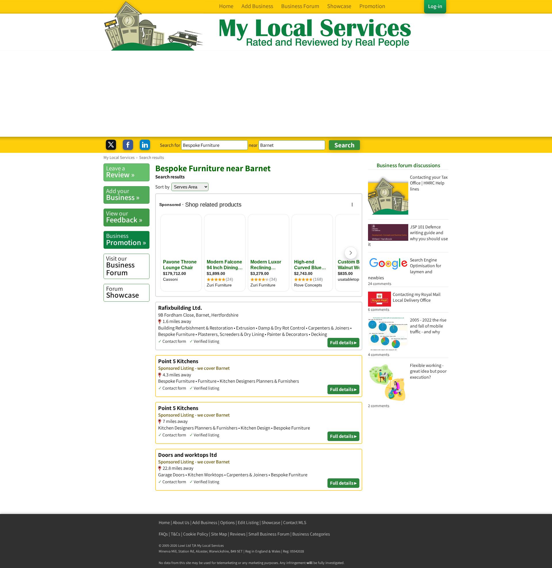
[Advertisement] (275, 93)
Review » (120, 172)
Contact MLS (294, 522)
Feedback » (124, 217)
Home (164, 522)
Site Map (219, 534)
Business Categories (311, 534)
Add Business (204, 522)
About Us (181, 522)
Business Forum (120, 266)
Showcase (122, 292)
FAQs (163, 534)
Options (227, 522)
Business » (122, 194)
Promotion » (126, 239)
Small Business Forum (269, 534)
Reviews (238, 534)
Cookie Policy (195, 534)
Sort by (162, 187)
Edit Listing (248, 522)
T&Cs (175, 534)
